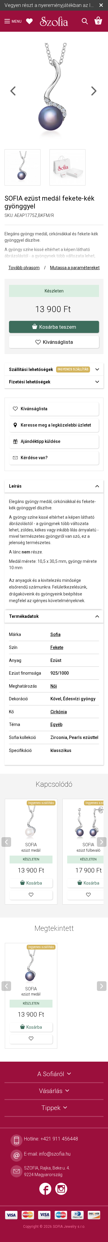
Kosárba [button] (34, 883)
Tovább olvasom (24, 268)
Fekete (56, 647)
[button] (31, 895)
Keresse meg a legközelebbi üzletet (56, 425)
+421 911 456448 (59, 1139)
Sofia (55, 634)
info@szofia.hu (54, 1154)
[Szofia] (54, 19)
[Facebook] (47, 1191)
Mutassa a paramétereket (75, 268)
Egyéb (56, 724)
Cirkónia (58, 711)
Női (53, 686)
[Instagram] (62, 1191)
